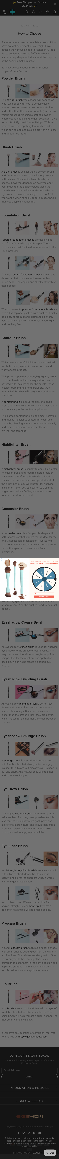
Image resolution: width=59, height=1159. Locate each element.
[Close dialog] (1, 559)
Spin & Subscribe (44, 596)
